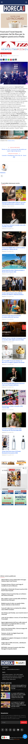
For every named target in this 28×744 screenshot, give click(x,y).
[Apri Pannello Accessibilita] (25, 736)
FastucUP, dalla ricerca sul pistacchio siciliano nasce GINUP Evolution (13, 608)
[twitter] (6, 729)
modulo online (10, 140)
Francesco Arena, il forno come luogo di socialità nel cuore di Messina (12, 585)
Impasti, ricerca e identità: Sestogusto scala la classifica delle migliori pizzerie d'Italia (14, 339)
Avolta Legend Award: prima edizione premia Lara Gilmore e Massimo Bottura (12, 293)
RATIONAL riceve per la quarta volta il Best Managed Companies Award (13, 648)
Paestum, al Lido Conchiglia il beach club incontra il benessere (12, 634)
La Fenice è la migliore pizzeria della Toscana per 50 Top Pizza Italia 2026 (12, 429)
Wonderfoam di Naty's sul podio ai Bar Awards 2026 (12, 407)
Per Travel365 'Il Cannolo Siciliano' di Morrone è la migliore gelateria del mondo (13, 361)
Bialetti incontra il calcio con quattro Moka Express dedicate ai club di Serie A (12, 604)
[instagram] (10, 729)
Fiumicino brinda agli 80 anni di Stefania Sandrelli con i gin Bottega (18, 686)
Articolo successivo (13, 153)
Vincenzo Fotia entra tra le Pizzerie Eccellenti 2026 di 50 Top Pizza (11, 316)
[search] (26, 2)
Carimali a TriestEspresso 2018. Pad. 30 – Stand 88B (14, 156)
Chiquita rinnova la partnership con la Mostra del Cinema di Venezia (13, 594)
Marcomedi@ (17, 739)
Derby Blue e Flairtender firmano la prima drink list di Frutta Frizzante (14, 589)
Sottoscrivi (23, 722)
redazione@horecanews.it (13, 669)
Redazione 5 (4, 228)
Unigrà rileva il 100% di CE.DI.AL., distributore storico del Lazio (13, 643)
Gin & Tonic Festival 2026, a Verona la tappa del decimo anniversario (14, 629)
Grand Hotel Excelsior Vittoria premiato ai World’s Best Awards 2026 (13, 271)
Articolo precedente (15, 147)
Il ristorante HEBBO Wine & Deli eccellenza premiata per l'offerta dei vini (13, 248)
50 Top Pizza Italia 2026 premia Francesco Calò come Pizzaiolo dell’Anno (13, 384)
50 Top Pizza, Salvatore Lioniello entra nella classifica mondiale (13, 225)
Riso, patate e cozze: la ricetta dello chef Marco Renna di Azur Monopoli (14, 599)
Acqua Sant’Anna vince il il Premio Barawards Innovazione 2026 (11, 452)
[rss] (22, 729)
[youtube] (18, 729)
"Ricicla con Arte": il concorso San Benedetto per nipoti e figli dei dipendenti (14, 150)
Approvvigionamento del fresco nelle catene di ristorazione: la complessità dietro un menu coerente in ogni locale (14, 624)
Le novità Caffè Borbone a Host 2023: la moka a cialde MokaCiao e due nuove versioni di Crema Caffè (18, 695)
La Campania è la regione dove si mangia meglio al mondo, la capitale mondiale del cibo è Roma (18, 704)
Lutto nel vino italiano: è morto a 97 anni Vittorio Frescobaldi (14, 618)
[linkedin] (14, 729)
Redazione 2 (4, 205)
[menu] (2, 2)
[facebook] (2, 729)
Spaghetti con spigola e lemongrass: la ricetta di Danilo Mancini (14, 638)
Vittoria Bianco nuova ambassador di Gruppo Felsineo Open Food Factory (13, 580)
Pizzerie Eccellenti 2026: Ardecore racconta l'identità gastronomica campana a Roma (13, 203)
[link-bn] (14, 20)
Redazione (2, 172)
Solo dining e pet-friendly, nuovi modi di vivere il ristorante (14, 613)
